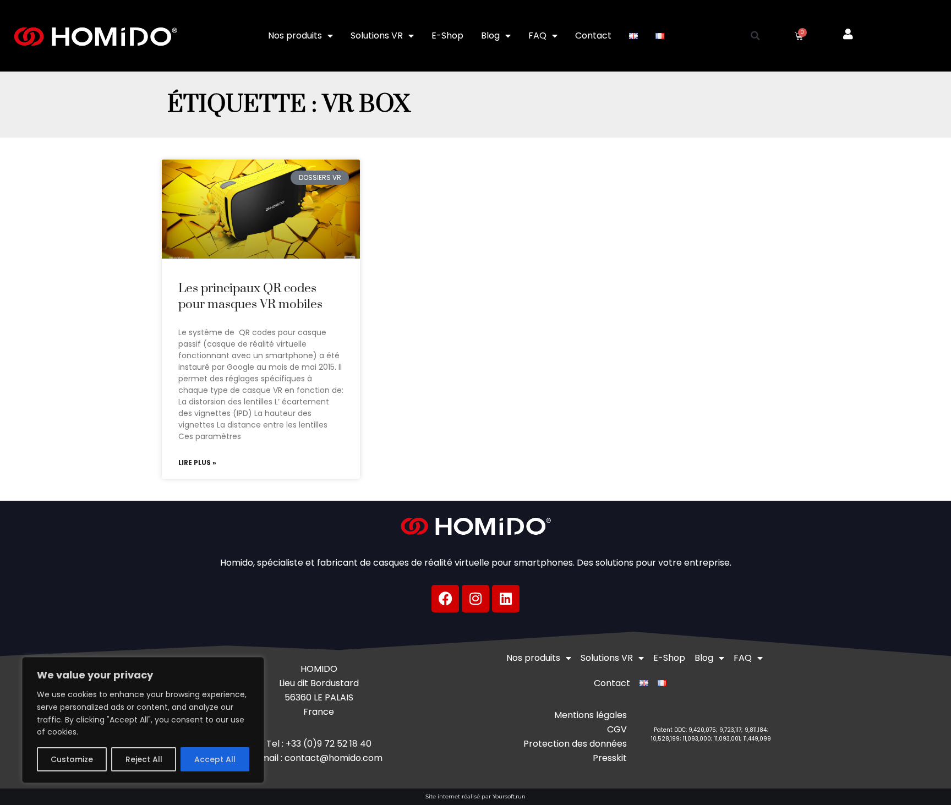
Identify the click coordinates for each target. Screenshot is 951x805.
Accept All (215, 759)
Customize (72, 759)
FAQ (537, 35)
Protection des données (575, 743)
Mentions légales (590, 715)
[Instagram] (475, 598)
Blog (490, 35)
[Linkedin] (506, 598)
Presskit (610, 758)
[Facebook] (445, 598)
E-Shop (447, 35)
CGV (617, 729)
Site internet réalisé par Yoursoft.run (475, 796)
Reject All (143, 759)
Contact (593, 35)
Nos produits (295, 35)
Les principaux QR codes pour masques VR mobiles (250, 297)
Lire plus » (197, 462)
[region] (143, 720)
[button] (755, 36)
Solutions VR (377, 35)
